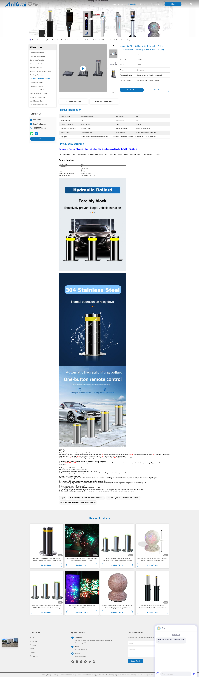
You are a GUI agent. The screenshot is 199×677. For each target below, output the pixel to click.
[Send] (193, 673)
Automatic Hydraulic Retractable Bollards (86, 498)
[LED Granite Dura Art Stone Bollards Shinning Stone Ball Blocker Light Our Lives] (152, 540)
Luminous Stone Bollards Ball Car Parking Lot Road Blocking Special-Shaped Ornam (117, 607)
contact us (155, 4)
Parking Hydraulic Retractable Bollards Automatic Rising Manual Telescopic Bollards (117, 559)
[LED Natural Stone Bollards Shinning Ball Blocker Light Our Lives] (82, 587)
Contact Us (34, 656)
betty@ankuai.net (39, 124)
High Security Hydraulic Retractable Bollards (78, 502)
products (132, 4)
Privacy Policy (46, 675)
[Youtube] (85, 662)
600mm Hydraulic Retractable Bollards (123, 498)
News (32, 649)
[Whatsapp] (31, 134)
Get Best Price (132, 90)
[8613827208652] (89, 662)
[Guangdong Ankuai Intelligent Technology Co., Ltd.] (22, 4)
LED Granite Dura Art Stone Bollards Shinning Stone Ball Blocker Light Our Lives (152, 559)
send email (135, 661)
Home (113, 4)
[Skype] (36, 134)
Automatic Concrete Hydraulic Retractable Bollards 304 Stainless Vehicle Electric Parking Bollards (47, 560)
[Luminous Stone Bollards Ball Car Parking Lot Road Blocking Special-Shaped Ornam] (117, 587)
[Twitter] (76, 662)
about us (122, 4)
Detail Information (73, 102)
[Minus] (194, 628)
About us (33, 641)
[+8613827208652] (93, 662)
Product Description (104, 102)
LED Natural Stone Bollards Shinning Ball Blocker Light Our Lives (82, 607)
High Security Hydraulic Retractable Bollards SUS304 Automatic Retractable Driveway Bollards (46, 607)
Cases (32, 652)
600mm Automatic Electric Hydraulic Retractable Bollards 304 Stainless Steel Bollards (152, 607)
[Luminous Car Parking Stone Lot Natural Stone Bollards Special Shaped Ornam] (82, 540)
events (143, 4)
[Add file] (158, 673)
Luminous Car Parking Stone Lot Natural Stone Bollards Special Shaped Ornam (82, 559)
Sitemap (55, 675)
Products (40, 40)
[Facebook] (81, 662)
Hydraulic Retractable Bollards (55, 40)
